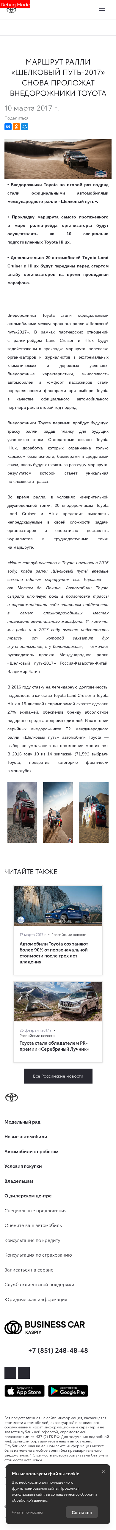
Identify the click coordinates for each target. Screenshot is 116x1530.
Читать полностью (27, 1511)
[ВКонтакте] (8, 126)
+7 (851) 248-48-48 (58, 1349)
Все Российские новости (58, 1076)
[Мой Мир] (24, 126)
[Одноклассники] (16, 126)
